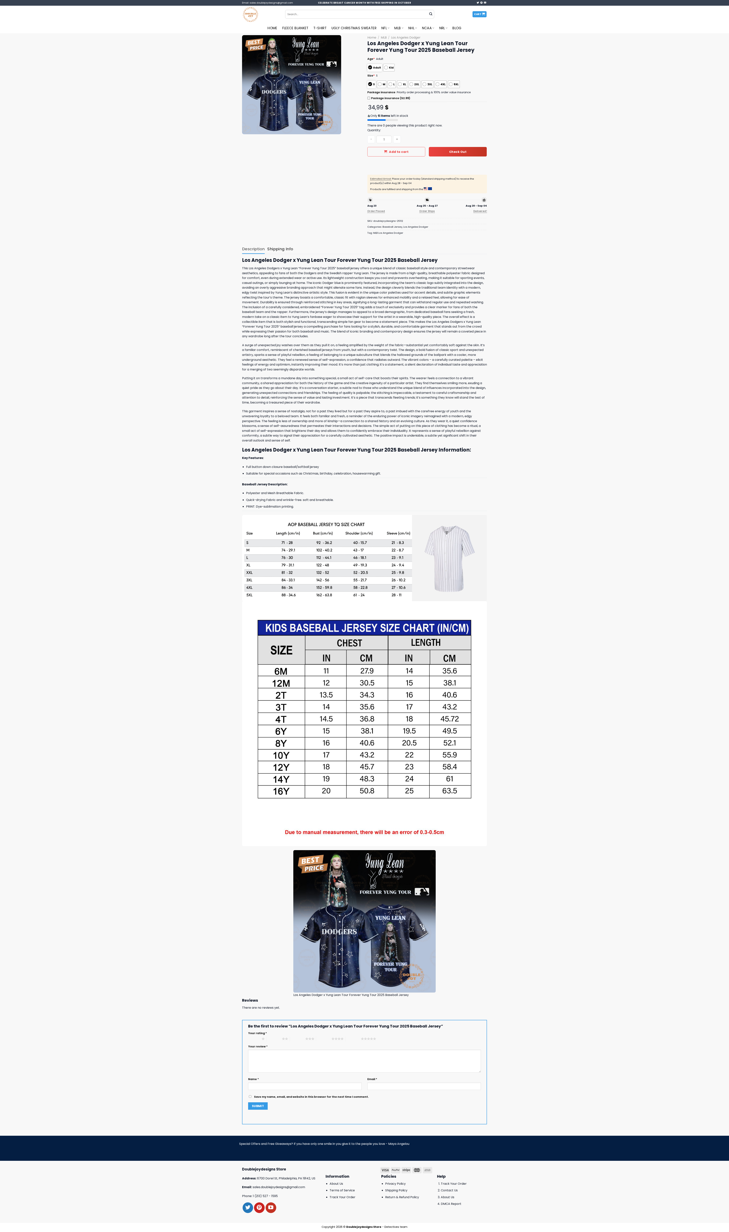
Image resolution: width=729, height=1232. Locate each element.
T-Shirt (320, 28)
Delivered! (480, 211)
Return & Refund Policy (402, 1197)
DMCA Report (451, 1204)
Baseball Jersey (392, 226)
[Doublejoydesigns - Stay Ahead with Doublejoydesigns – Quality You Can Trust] (260, 14)
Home (272, 28)
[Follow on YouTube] (485, 3)
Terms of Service (342, 1190)
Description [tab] (253, 249)
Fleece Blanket (295, 28)
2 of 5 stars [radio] (274, 1038)
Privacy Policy (395, 1183)
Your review (258, 1046)
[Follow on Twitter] (478, 3)
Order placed (376, 211)
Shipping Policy (396, 1190)
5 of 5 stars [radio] (353, 1038)
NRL (442, 28)
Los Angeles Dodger (406, 37)
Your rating (257, 1033)
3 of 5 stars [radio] (297, 1038)
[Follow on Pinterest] (481, 3)
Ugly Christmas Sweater (353, 28)
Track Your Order (342, 1197)
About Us (336, 1183)
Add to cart (399, 152)
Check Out (457, 152)
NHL (411, 28)
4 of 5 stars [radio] (323, 1038)
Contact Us (449, 1190)
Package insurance (381, 92)
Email (372, 1079)
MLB (397, 28)
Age (371, 59)
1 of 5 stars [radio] (254, 1038)
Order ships (427, 211)
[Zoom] (247, 129)
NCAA (427, 28)
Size (371, 75)
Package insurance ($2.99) (390, 98)
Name (253, 1079)
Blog (456, 28)
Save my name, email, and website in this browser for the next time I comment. (311, 1097)
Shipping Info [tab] (280, 249)
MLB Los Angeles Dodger (388, 233)
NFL (384, 28)
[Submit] (431, 14)
